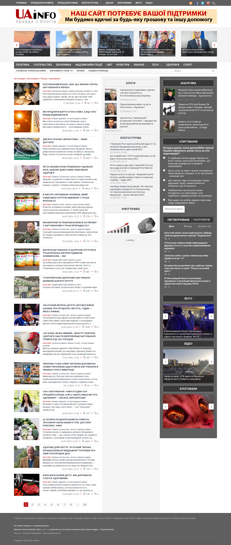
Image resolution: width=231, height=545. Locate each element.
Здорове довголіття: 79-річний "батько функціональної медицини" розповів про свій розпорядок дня (69, 450)
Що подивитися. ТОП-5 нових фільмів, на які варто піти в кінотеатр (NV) (132, 157)
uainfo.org (45, 529)
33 (85, 504)
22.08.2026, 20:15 (118, 161)
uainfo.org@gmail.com (52, 533)
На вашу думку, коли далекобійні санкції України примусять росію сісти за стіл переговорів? (188, 150)
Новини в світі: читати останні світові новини (71, 204)
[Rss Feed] (190, 4)
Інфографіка (131, 209)
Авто (108, 518)
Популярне (202, 219)
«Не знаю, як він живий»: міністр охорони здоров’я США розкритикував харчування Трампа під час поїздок (69, 336)
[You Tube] (208, 4)
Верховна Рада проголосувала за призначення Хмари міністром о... (157, 52)
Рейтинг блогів (178, 518)
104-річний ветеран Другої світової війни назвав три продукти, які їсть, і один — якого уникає (68, 308)
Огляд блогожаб (67, 3)
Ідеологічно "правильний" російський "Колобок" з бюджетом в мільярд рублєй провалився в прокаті (138, 122)
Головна (21, 3)
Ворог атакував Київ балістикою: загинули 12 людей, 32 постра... (111, 52)
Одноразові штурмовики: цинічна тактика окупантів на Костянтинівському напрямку (137, 93)
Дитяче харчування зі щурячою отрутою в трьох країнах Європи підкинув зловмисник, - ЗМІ (69, 253)
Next (215, 45)
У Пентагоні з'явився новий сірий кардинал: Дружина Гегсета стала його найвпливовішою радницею (187, 246)
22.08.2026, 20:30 (118, 152)
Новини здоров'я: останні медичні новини (69, 118)
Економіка (63, 64)
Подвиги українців (98, 71)
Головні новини (29, 518)
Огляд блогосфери (42, 3)
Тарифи (80, 71)
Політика (22, 64)
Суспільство (42, 64)
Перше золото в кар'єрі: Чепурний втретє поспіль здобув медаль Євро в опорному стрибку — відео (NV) (132, 177)
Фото (138, 3)
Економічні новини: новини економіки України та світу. (75, 91)
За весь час (204, 226)
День (171, 226)
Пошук (44, 78)
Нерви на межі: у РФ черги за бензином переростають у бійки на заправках (184, 377)
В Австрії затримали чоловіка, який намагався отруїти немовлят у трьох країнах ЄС (66, 197)
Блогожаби (124, 3)
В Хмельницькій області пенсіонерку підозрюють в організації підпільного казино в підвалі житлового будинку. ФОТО (187, 281)
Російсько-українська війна (31, 71)
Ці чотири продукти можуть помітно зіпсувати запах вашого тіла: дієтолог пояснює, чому (67, 422)
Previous (15, 45)
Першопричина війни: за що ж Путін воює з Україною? (135, 105)
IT (112, 518)
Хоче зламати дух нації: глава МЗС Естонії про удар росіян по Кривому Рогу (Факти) (131, 166)
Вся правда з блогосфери (26, 78)
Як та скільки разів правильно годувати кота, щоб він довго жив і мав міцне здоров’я (68, 169)
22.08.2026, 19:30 (118, 197)
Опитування (188, 141)
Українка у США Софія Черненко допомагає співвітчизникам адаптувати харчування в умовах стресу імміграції (70, 366)
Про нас (17, 533)
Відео (149, 3)
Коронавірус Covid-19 (61, 71)
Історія (93, 518)
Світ (109, 64)
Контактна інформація (31, 533)
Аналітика (188, 83)
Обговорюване (178, 219)
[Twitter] (202, 4)
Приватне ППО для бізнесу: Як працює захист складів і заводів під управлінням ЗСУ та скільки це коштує (195, 108)
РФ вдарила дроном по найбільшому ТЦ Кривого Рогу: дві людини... (73, 52)
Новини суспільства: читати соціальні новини (71, 177)
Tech (154, 65)
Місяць (188, 226)
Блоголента (166, 518)
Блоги (130, 83)
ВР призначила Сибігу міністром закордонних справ (198, 50)
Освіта (101, 518)
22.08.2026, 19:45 (118, 183)
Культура (123, 64)
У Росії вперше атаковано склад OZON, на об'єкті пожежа (28, 52)
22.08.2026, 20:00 (118, 171)
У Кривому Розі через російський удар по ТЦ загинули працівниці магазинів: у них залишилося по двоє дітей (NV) (133, 147)
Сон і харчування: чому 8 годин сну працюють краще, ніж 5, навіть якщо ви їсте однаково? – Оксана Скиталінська (70, 394)
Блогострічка (89, 3)
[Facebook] (196, 4)
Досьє (109, 3)
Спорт (187, 64)
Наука (86, 518)
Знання (138, 65)
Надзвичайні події (88, 64)
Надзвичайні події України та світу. (66, 260)
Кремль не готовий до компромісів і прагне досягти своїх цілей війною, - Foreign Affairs (193, 126)
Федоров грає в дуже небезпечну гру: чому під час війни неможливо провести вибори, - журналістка (196, 93)
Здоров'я (172, 64)
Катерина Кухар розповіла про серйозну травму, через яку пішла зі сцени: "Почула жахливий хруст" (188, 268)
